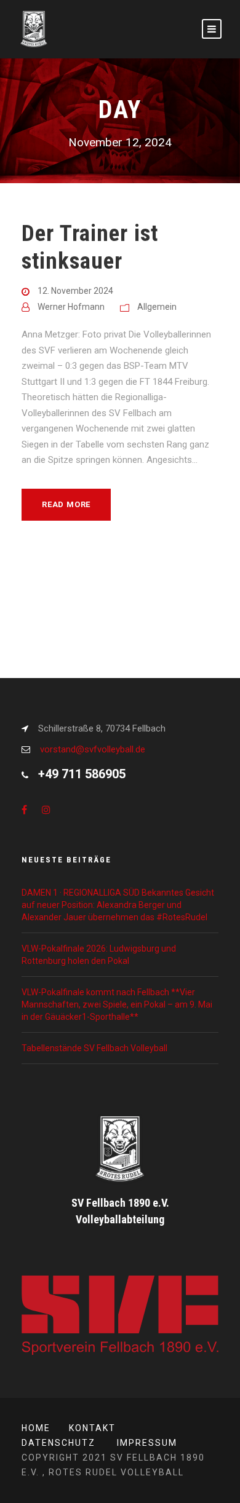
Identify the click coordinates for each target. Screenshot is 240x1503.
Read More (66, 504)
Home (36, 1428)
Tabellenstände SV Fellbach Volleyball (94, 1048)
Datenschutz (58, 1443)
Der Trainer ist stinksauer (90, 247)
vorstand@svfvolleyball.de (92, 749)
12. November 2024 (75, 291)
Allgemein (157, 307)
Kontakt (92, 1428)
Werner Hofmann (71, 307)
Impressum (147, 1443)
